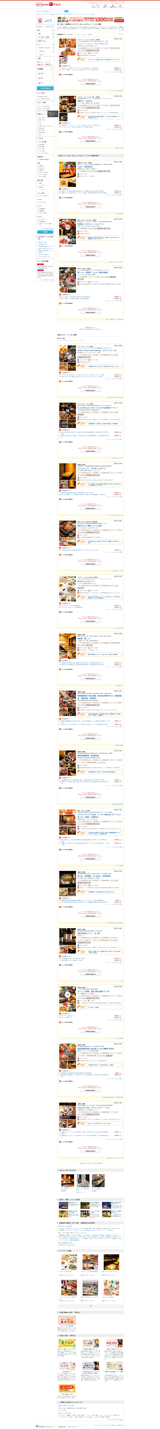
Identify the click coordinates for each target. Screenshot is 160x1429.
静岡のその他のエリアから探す (66, 1405)
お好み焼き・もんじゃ (90, 1230)
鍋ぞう (71, 1417)
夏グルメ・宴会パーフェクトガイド (67, 1349)
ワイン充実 (101, 1236)
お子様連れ (85, 1238)
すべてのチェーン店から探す (115, 1419)
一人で (40, 124)
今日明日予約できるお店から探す (67, 1245)
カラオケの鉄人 (89, 1417)
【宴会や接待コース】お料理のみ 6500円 (71, 960)
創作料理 (86, 1228)
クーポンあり (43, 202)
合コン (40, 134)
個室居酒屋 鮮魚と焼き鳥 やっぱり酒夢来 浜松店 (96, 1049)
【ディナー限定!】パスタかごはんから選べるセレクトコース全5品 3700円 (79, 69)
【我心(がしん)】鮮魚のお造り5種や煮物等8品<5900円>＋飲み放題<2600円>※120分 (83, 664)
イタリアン (88, 14)
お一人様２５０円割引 (93, 1007)
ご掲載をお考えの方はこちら (73, 1426)
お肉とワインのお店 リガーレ (109, 1271)
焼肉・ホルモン (114, 27)
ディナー (41, 62)
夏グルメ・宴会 (42, 242)
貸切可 (71, 1238)
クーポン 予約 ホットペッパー (117, 3)
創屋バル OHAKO (85, 101)
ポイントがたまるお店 (44, 106)
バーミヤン (88, 1415)
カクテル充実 (43, 213)
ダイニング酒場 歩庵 (119, 1038)
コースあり (42, 148)
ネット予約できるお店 (44, 98)
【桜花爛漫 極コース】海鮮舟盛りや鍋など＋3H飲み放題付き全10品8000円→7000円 (83, 780)
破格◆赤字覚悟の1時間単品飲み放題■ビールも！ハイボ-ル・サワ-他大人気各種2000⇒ (83, 900)
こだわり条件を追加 (47, 228)
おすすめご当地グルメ (44, 254)
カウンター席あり (44, 172)
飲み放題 (42, 144)
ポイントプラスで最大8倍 (67, 1326)
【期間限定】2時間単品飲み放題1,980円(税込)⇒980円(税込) (76, 1073)
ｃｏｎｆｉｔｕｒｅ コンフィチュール (93, 44)
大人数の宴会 (42, 132)
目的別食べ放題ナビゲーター (46, 246)
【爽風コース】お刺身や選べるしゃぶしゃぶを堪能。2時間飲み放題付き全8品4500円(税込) (84, 193)
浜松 (60, 14)
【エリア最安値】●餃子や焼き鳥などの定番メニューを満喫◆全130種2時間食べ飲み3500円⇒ (84, 902)
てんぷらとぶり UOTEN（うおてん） (92, 468)
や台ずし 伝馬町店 (96, 1188)
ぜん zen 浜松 (64, 1188)
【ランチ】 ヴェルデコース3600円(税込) (71, 607)
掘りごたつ (42, 168)
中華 (110, 1228)
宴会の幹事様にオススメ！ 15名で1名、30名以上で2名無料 (103, 654)
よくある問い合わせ (94, 3)
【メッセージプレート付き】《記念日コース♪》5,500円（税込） (77, 127)
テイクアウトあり (44, 153)
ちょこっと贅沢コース (66, 1017)
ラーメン (81, 1230)
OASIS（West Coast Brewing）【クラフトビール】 (97, 350)
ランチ (48, 62)
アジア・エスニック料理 (71, 1230)
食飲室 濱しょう (84, 638)
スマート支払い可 (44, 196)
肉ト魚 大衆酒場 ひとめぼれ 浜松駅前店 (94, 876)
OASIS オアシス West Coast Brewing (115, 397)
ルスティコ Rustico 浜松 (118, 628)
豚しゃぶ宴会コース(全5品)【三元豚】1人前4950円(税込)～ (76, 296)
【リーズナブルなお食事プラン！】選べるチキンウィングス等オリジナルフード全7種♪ (82, 375)
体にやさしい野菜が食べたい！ (117, 1211)
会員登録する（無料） (96, 7)
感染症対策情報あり (45, 159)
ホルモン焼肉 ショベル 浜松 (117, 570)
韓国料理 (62, 1230)
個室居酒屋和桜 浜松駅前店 (88, 756)
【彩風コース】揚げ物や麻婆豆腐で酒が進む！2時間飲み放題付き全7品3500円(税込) (82, 191)
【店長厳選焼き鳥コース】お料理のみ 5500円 (73, 958)
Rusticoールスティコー (86, 581)
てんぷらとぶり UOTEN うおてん (116, 515)
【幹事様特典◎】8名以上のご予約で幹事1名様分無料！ (102, 772)
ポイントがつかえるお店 (44, 108)
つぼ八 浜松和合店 (85, 167)
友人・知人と (42, 117)
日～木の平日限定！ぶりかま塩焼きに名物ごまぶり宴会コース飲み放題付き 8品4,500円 (83, 494)
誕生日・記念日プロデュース (46, 248)
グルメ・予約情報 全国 (50, 14)
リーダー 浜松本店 (119, 865)
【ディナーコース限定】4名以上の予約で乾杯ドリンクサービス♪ (104, 59)
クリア (51, 68)
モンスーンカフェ (64, 1417)
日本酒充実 (42, 208)
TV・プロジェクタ (64, 1238)
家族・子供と (42, 119)
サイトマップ (97, 1425)
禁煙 (41, 183)
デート (40, 121)
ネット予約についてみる (48, 280)
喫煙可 (41, 187)
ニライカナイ (62, 1415)
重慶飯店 (69, 1415)
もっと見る (121, 30)
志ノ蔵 (121, 981)
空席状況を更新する (91, 83)
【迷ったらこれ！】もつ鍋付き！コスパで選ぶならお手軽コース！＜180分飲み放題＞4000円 (84, 724)
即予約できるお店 (43, 96)
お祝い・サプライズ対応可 (46, 224)
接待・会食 (41, 130)
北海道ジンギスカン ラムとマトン (91, 224)
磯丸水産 (81, 1417)
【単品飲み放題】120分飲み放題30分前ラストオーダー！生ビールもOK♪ (79, 550)
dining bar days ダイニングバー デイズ (94, 1108)
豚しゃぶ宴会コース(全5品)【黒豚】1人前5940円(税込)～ (75, 298)
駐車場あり (115, 1238)
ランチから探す (62, 1410)
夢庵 (83, 1415)
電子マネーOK (86, 1236)
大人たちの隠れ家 (94, 1202)
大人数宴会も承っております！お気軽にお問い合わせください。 (104, 366)
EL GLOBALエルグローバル (117, 458)
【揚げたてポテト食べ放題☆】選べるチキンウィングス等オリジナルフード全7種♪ (81, 376)
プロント (101, 1415)
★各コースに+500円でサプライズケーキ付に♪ (99, 1123)
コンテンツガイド (105, 3)
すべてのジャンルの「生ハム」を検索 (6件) (84, 34)
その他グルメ (110, 1230)
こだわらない (62, 1228)
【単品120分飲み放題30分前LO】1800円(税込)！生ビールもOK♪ (77, 492)
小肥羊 (74, 1415)
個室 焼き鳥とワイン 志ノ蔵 (89, 933)
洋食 (94, 1228)
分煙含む (43, 185)
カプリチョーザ (108, 1415)
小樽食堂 (102, 1417)
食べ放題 (42, 146)
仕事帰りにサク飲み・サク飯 (72, 1211)
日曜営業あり (43, 221)
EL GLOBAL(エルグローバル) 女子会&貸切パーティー (98, 408)
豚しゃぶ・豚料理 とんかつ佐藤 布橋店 (93, 272)
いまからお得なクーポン (45, 256)
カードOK (42, 219)
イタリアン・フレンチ (79, 14)
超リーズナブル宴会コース (67, 1015)
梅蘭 (96, 1415)
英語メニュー (78, 1238)
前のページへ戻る (41, 14)
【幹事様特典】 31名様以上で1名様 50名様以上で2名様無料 (103, 423)
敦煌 (93, 1415)
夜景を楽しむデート (73, 1202)
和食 (90, 1228)
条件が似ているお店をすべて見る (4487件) (91, 1163)
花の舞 (78, 1415)
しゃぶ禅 (96, 1417)
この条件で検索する (45, 88)
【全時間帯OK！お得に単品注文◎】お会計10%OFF (101, 892)
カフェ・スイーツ (101, 1230)
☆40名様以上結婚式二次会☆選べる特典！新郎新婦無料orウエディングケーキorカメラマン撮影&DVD (104, 833)
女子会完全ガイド (43, 244)
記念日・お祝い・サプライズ (45, 126)
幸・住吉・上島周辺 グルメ (68, 14)
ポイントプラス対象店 (44, 110)
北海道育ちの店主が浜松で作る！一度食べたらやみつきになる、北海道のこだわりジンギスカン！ (104, 238)
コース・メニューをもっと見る (114, 72)
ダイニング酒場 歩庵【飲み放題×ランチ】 (94, 991)
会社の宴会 (41, 128)
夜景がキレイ (116, 1236)
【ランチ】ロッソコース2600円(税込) (70, 605)
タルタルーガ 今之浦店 (107, 1297)
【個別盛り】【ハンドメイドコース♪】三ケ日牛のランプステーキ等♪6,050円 (80, 125)
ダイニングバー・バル (76, 1228)
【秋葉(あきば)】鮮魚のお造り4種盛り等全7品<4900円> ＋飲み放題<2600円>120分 (82, 663)
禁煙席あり (102, 1235)
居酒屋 (120, 27)
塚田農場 (107, 1417)
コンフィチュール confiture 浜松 (116, 90)
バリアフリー (107, 1238)
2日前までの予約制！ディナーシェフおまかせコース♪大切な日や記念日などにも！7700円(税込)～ (104, 597)
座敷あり (42, 170)
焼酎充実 (42, 210)
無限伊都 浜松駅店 (119, 745)
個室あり (42, 166)
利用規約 (113, 1425)
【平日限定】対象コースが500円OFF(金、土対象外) (101, 1065)
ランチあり (42, 151)
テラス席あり (43, 176)
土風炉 (76, 1417)
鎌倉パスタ (116, 1415)
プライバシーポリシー (105, 1425)
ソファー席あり (43, 174)
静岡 (57, 14)
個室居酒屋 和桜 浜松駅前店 (117, 804)
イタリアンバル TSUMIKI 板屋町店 (89, 1271)
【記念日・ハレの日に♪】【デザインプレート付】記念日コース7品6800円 (79, 68)
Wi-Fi (120, 1238)
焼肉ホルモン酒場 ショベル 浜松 (90, 526)
